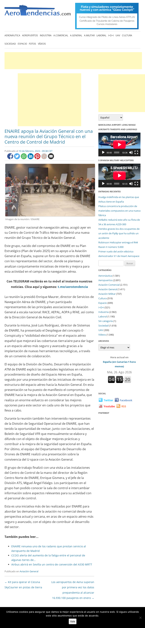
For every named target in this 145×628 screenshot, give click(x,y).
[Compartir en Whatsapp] (24, 158)
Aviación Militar (107, 293)
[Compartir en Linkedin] (31, 158)
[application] (119, 144)
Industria (46, 35)
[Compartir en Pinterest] (37, 158)
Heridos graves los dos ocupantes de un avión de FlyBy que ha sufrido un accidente (119, 233)
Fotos (32, 43)
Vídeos (42, 43)
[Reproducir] (103, 152)
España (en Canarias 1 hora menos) (119, 362)
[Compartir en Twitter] (17, 158)
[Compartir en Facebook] (10, 158)
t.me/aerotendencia (73, 287)
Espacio (22, 43)
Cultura (127, 35)
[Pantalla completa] (136, 152)
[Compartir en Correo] (51, 158)
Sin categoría (105, 321)
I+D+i (111, 35)
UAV (118, 35)
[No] (140, 617)
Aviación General (29, 571)
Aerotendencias (38, 12)
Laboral (101, 35)
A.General (76, 35)
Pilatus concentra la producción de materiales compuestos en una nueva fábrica (119, 210)
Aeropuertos (30, 35)
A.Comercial (60, 35)
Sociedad (10, 43)
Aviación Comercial (109, 284)
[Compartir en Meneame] (44, 158)
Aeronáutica (12, 35)
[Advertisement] (73, 60)
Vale (72, 621)
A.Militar (89, 35)
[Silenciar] (131, 152)
